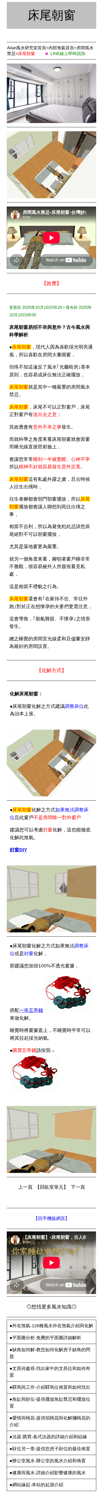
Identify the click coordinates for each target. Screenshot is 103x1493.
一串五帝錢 (31, 1010)
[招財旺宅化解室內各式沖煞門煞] (35, 1090)
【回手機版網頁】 (52, 1218)
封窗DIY (18, 849)
